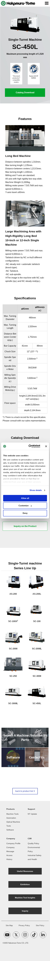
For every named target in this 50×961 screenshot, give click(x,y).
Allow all (25, 498)
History (9, 859)
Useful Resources (25, 871)
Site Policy (40, 925)
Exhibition (25, 884)
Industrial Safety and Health (34, 857)
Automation (11, 818)
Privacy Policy (24, 925)
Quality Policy (33, 843)
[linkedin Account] (43, 935)
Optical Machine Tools (13, 824)
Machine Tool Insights (25, 898)
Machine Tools (12, 814)
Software (10, 830)
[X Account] (16, 935)
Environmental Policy (34, 849)
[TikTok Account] (34, 935)
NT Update (32, 814)
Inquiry (25, 911)
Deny (25, 513)
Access (9, 855)
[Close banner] (46, 446)
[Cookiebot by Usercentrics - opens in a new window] (29, 446)
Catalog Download (25, 92)
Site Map (9, 925)
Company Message (10, 849)
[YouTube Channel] (7, 935)
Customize (24, 505)
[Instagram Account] (25, 935)
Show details (36, 490)
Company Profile (13, 843)
